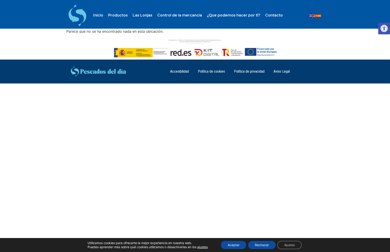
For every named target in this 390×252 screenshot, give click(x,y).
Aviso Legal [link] (282, 71)
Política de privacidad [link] (249, 71)
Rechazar (262, 245)
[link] (384, 28)
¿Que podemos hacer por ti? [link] (233, 15)
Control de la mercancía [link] (179, 15)
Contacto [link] (274, 15)
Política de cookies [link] (211, 71)
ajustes (202, 247)
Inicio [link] (98, 15)
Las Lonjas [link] (142, 15)
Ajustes (289, 245)
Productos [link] (118, 15)
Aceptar (233, 245)
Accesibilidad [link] (179, 71)
